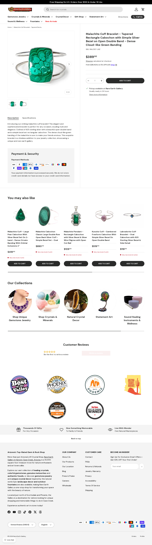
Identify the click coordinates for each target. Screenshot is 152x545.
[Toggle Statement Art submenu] (105, 16)
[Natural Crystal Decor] (76, 301)
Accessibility (90, 481)
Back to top (76, 439)
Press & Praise (68, 476)
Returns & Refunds (93, 466)
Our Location (68, 466)
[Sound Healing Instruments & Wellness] (132, 301)
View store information (98, 94)
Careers (65, 481)
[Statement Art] (104, 301)
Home (10, 27)
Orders (134, 536)
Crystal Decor (62, 16)
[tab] (13, 118)
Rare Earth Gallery (19, 536)
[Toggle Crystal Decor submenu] (70, 16)
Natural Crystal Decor (76, 318)
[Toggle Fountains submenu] (41, 21)
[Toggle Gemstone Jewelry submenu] (27, 16)
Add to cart (125, 81)
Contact (89, 457)
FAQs (87, 461)
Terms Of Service (92, 485)
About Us (66, 457)
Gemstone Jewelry (17, 16)
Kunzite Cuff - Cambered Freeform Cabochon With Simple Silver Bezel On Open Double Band (104, 235)
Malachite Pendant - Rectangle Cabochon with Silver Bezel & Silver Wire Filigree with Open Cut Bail (75, 237)
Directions (123, 17)
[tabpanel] (41, 132)
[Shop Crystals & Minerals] (48, 301)
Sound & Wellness (16, 21)
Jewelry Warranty (93, 471)
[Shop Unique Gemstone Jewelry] (20, 301)
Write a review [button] (96, 353)
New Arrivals (51, 21)
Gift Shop (79, 16)
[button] (143, 9)
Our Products (68, 461)
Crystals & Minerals (40, 16)
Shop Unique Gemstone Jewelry (20, 318)
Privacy (88, 476)
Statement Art (96, 16)
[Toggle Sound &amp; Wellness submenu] (26, 21)
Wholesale (66, 485)
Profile (142, 536)
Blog (64, 471)
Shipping (89, 61)
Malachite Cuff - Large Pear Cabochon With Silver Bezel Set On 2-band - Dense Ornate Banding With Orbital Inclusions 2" (18, 238)
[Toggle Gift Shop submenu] (85, 16)
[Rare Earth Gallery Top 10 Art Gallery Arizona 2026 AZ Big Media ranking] (57, 411)
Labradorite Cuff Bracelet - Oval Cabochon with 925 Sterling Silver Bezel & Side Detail (130, 237)
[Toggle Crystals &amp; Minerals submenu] (51, 16)
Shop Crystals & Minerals (47, 318)
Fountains (35, 21)
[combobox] (83, 9)
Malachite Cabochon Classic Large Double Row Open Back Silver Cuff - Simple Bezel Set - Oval (48, 235)
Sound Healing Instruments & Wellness (132, 320)
